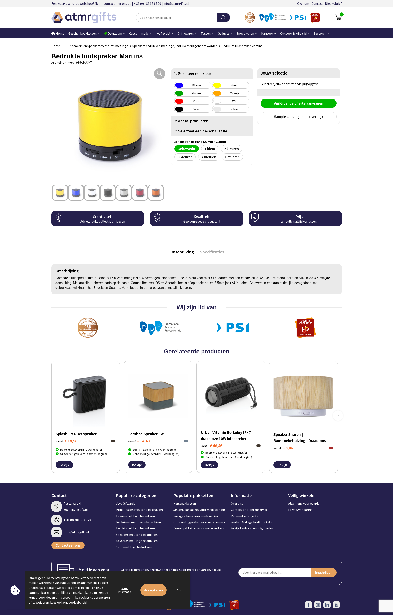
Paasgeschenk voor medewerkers (196, 516)
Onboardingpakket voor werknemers (199, 522)
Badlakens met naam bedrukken (138, 522)
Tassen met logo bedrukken (135, 516)
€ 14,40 (139, 440)
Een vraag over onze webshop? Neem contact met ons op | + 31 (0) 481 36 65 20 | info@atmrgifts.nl (120, 3)
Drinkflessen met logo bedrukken (139, 510)
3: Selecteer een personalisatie (200, 130)
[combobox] (176, 17)
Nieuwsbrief (333, 3)
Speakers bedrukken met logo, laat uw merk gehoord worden (174, 46)
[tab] (181, 252)
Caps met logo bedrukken (134, 547)
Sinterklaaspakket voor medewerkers (199, 510)
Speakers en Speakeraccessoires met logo (99, 46)
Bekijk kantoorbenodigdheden (252, 528)
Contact (317, 3)
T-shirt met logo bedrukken (135, 528)
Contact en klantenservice (249, 510)
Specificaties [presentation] (212, 252)
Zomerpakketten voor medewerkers (198, 528)
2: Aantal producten (191, 120)
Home (59, 33)
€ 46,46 (211, 445)
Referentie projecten (245, 516)
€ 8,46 (283, 447)
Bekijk (64, 464)
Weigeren (181, 589)
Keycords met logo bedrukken (137, 541)
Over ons (303, 3)
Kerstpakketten (184, 503)
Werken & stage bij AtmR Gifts (251, 522)
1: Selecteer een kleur (192, 73)
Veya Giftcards (125, 503)
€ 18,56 (66, 440)
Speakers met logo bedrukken (137, 534)
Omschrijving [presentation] (181, 252)
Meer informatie (124, 590)
